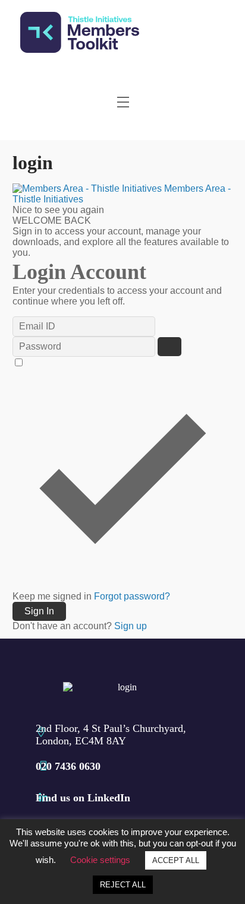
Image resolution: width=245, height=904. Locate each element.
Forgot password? (132, 596)
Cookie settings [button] (100, 860)
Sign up (130, 626)
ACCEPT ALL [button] (175, 860)
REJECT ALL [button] (123, 884)
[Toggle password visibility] (169, 346)
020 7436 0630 (68, 766)
